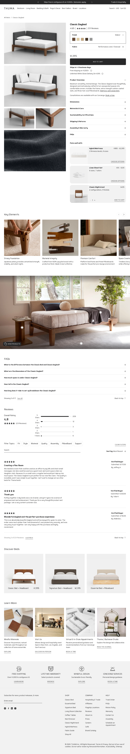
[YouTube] (15, 708)
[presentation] (79, 155)
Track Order (110, 700)
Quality (44, 443)
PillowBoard (67, 443)
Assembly (55, 443)
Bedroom (20, 8)
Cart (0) (123, 8)
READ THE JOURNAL (104, 647)
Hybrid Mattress (96, 148)
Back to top (119, 398)
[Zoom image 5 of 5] (35, 150)
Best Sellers (66, 8)
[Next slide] (124, 214)
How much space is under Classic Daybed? (21, 377)
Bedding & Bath (43, 8)
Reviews (88, 711)
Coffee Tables (70, 715)
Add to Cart (98, 61)
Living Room (30, 8)
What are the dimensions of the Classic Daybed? (23, 371)
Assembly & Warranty (79, 128)
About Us (88, 715)
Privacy (105, 744)
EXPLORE (7, 651)
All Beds (7, 17)
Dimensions (74, 102)
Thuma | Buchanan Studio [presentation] (107, 639)
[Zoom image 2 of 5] (35, 86)
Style (25, 443)
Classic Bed (69, 700)
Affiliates (88, 703)
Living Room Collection (73, 711)
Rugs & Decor (55, 8)
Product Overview (77, 80)
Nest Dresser (70, 719)
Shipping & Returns (78, 121)
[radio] (73, 39)
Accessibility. (110, 746)
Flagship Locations (92, 707)
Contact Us (110, 715)
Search (112, 8)
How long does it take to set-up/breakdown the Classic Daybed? (30, 390)
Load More (29, 538)
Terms (98, 744)
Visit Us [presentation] (38, 639)
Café (87, 727)
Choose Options (117, 162)
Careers (88, 723)
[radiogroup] (98, 39)
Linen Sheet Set (95, 168)
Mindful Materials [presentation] (11, 639)
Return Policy (110, 707)
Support (78, 443)
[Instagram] (5, 708)
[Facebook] (8, 708)
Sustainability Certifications (82, 115)
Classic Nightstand (96, 187)
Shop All (68, 734)
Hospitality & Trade (92, 700)
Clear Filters (120, 445)
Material (34, 443)
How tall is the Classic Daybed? (16, 384)
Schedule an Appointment (111, 724)
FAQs (72, 134)
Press (87, 719)
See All (20, 398)
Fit (19, 443)
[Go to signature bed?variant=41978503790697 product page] (65, 573)
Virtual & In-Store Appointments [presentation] (79, 639)
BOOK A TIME (71, 651)
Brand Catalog (90, 730)
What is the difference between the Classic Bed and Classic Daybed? (32, 364)
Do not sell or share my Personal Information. (88, 746)
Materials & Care (77, 108)
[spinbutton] (92, 200)
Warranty (109, 711)
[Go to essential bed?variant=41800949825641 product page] (106, 573)
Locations (82, 8)
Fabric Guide (69, 730)
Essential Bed (70, 703)
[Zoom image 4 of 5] (51, 118)
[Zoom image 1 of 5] (35, 43)
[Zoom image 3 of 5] (19, 118)
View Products (14, 344)
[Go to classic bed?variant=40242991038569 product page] (23, 573)
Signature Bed (70, 707)
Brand (75, 8)
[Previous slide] (119, 214)
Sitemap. (119, 746)
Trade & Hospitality (118, 2)
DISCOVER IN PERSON (43, 651)
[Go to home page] (9, 8)
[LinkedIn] (12, 708)
